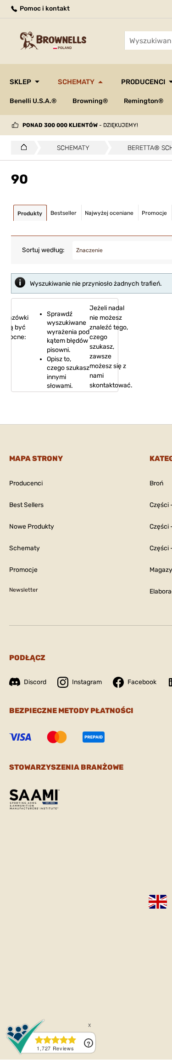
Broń (156, 483)
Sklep (20, 82)
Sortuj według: (43, 250)
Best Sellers (26, 505)
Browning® (90, 101)
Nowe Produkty (31, 526)
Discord (35, 682)
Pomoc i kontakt (44, 8)
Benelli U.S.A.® (33, 101)
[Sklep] (21, 148)
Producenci (26, 483)
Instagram (87, 682)
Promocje (23, 570)
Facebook (142, 682)
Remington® (143, 101)
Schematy (76, 82)
